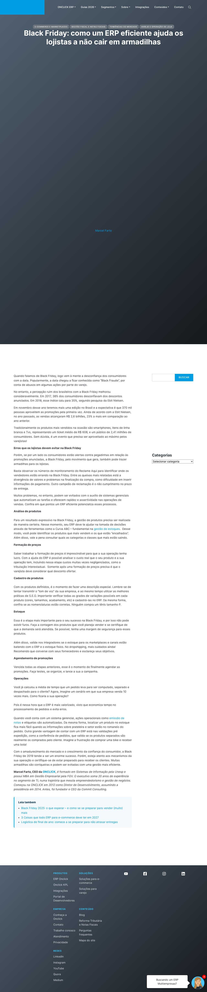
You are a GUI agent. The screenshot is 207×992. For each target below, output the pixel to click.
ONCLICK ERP (66, 7)
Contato (179, 7)
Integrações (142, 7)
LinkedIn (58, 956)
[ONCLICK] (22, 7)
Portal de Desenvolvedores (64, 898)
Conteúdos (160, 7)
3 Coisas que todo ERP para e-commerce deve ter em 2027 (60, 817)
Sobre (124, 7)
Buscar (184, 377)
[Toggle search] (189, 7)
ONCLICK (49, 771)
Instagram (59, 962)
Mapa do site (87, 940)
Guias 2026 (87, 7)
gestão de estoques (107, 529)
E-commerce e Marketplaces (51, 27)
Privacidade (60, 942)
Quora (57, 974)
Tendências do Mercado (123, 27)
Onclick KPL (60, 884)
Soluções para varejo (88, 890)
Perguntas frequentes (85, 932)
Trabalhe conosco (64, 930)
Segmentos (107, 7)
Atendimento (61, 936)
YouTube (58, 968)
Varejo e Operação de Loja (156, 27)
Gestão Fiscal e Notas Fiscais (88, 27)
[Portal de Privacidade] (154, 892)
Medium (58, 980)
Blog (82, 914)
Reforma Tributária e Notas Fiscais (90, 922)
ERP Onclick (60, 879)
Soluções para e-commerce (89, 880)
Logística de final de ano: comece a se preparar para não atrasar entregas (69, 822)
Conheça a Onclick (60, 916)
